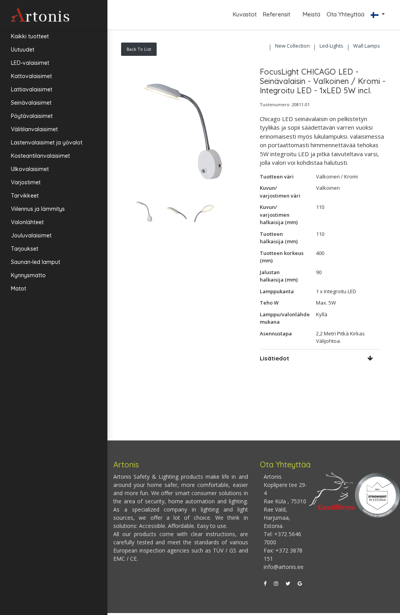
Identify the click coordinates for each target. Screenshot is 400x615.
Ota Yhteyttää (345, 14)
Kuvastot (245, 14)
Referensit (277, 14)
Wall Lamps (366, 45)
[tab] (320, 358)
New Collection (292, 45)
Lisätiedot (274, 358)
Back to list (139, 49)
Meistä (311, 14)
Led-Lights (331, 45)
